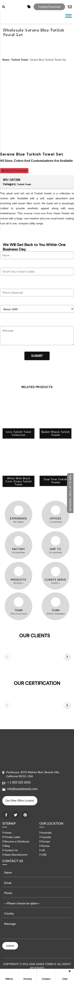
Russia (45, 845)
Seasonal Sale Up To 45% (70, 493)
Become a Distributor (17, 841)
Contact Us (11, 850)
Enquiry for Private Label (15, 170)
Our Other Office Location (20, 800)
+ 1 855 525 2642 (19, 782)
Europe (45, 841)
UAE (44, 854)
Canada (46, 837)
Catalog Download (49, 6)
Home (5, 59)
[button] (67, 657)
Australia (46, 832)
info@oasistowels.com (22, 789)
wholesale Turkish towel (35, 213)
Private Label (12, 837)
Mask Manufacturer (16, 854)
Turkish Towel (19, 59)
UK (43, 850)
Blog (7, 845)
